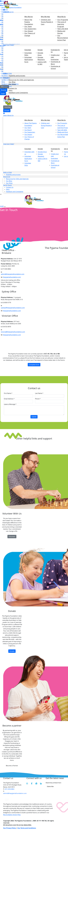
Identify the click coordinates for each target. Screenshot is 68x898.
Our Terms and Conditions (26, 828)
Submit (34, 417)
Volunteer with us (29, 153)
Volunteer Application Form (28, 59)
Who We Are (28, 17)
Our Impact (28, 31)
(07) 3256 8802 (9, 789)
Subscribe (50, 786)
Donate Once (40, 54)
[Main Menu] (0, 194)
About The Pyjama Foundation (28, 22)
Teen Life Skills (62, 130)
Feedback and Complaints (18, 93)
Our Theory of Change (29, 34)
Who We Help (45, 17)
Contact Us (13, 88)
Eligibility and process (17, 76)
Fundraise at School (55, 67)
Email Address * (9, 399)
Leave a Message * (10, 404)
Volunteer (27, 50)
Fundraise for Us (55, 51)
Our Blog (9, 181)
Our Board (28, 130)
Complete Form (34, 365)
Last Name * (39, 393)
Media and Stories (61, 32)
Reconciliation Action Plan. (12, 815)
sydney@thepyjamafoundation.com (13, 308)
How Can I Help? (8, 45)
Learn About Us (8, 12)
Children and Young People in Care (47, 22)
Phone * (38, 399)
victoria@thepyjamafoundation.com (13, 332)
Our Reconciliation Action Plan (62, 38)
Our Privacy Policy (9, 828)
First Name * (8, 393)
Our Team (28, 26)
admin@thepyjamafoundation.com (12, 274)
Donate (40, 50)
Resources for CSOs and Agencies (21, 80)
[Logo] (10, 4)
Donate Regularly (41, 58)
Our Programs (62, 123)
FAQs (7, 189)
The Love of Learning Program (61, 24)
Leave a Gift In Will (42, 63)
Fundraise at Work (55, 63)
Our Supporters (30, 29)
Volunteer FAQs (28, 54)
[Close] (4, 206)
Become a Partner (12, 766)
